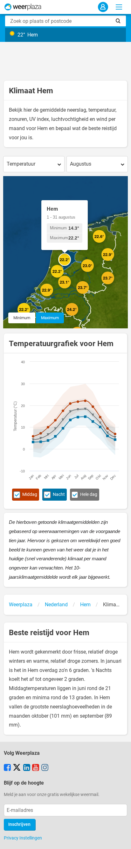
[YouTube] (35, 768)
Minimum (21, 317)
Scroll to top (121, 839)
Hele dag (88, 494)
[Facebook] (7, 768)
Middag (29, 494)
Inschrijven (19, 824)
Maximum (50, 317)
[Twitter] (17, 768)
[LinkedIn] (26, 768)
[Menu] (119, 7)
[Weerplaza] (23, 7)
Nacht (59, 494)
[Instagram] (44, 768)
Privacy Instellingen (23, 837)
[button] (53, 296)
